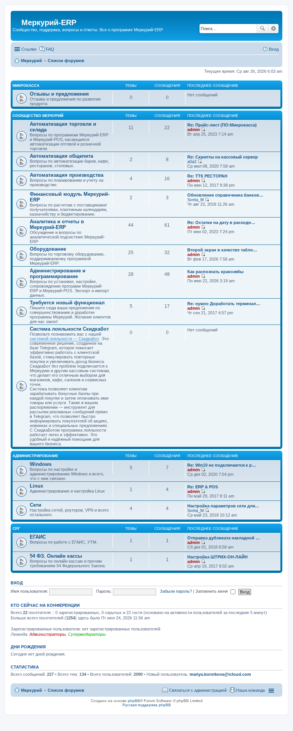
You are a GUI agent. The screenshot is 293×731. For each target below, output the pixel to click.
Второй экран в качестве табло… (222, 250)
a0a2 (191, 161)
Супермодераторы (87, 634)
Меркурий (31, 690)
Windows (41, 464)
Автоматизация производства (66, 175)
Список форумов (66, 690)
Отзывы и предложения (59, 94)
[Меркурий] (17, 17)
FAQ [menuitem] (50, 49)
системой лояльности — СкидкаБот (64, 338)
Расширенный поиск (273, 28)
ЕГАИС (38, 537)
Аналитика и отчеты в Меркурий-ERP (57, 224)
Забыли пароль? (176, 591)
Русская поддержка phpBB (146, 705)
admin (193, 129)
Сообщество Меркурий (38, 116)
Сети (35, 505)
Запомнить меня (212, 591)
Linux (36, 486)
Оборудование (48, 249)
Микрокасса (26, 85)
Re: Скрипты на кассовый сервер (222, 157)
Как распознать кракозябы (215, 271)
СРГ (16, 528)
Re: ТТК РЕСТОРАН (207, 176)
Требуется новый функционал (67, 303)
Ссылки (28, 49)
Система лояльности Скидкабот (69, 329)
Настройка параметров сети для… (223, 506)
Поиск (262, 28)
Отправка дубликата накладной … (223, 538)
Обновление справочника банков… (225, 195)
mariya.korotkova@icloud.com (220, 674)
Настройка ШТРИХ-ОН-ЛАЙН (217, 557)
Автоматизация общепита (61, 156)
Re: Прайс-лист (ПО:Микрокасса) (222, 125)
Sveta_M (195, 199)
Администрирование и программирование (57, 273)
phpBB (134, 701)
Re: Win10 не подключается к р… (221, 465)
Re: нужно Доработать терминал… (223, 303)
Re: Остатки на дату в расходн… (221, 222)
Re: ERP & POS (202, 487)
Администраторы (47, 634)
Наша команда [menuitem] (250, 690)
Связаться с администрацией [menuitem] (198, 690)
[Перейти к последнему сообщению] (203, 129)
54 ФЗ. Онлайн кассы (56, 556)
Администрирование (35, 456)
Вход (17, 583)
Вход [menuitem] (274, 49)
